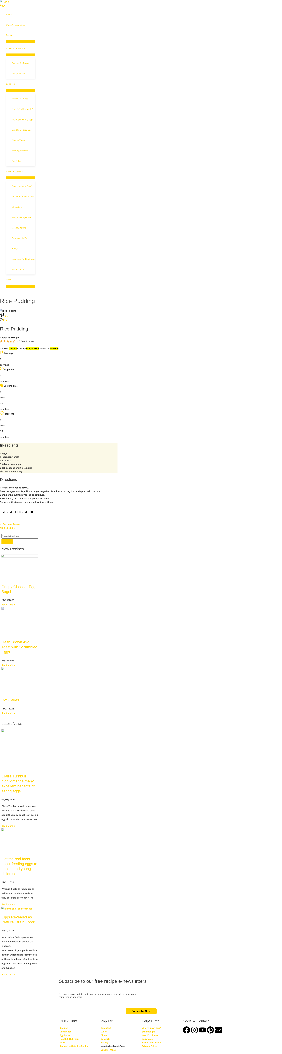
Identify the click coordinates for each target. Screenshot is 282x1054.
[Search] (7, 541)
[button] (14, 35)
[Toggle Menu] (20, 41)
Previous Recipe (10, 524)
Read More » (8, 604)
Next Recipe (8, 527)
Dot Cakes (10, 700)
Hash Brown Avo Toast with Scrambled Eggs (19, 647)
